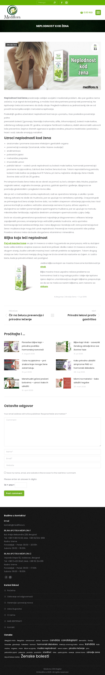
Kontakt (11, 627)
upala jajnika (62, 652)
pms (87, 648)
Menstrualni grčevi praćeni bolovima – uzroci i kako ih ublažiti (35, 382)
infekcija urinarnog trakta (68, 645)
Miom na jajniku (30, 648)
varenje (71, 652)
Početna (11, 590)
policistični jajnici (11, 652)
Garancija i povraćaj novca (20, 602)
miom (21, 648)
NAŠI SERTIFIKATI (14, 621)
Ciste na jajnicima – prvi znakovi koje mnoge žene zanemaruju (34, 364)
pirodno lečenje (77, 648)
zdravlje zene (93, 652)
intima (81, 645)
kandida (90, 644)
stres (54, 652)
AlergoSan (20, 641)
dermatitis (82, 641)
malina (7, 648)
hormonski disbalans (47, 644)
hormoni (33, 645)
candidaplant (69, 640)
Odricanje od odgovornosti (20, 596)
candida (55, 640)
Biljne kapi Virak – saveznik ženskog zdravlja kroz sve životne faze (87, 346)
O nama (11, 615)
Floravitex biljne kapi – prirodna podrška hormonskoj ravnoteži (33, 346)
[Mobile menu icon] (98, 12)
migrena (14, 648)
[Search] (55, 2)
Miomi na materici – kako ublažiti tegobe (86, 380)
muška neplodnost (46, 648)
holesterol (24, 645)
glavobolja (16, 645)
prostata (30, 652)
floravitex (8, 645)
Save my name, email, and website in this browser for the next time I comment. (41, 473)
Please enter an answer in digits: (20, 479)
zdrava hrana (80, 652)
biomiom (45, 641)
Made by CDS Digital (52, 669)
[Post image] (11, 346)
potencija (21, 652)
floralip (90, 641)
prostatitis (37, 652)
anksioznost (30, 641)
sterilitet (47, 652)
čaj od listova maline (12, 657)
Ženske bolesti (35, 656)
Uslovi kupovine (14, 609)
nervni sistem (63, 648)
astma (38, 641)
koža (98, 645)
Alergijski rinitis (10, 641)
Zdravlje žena (12, 45)
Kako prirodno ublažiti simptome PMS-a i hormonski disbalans (84, 364)
